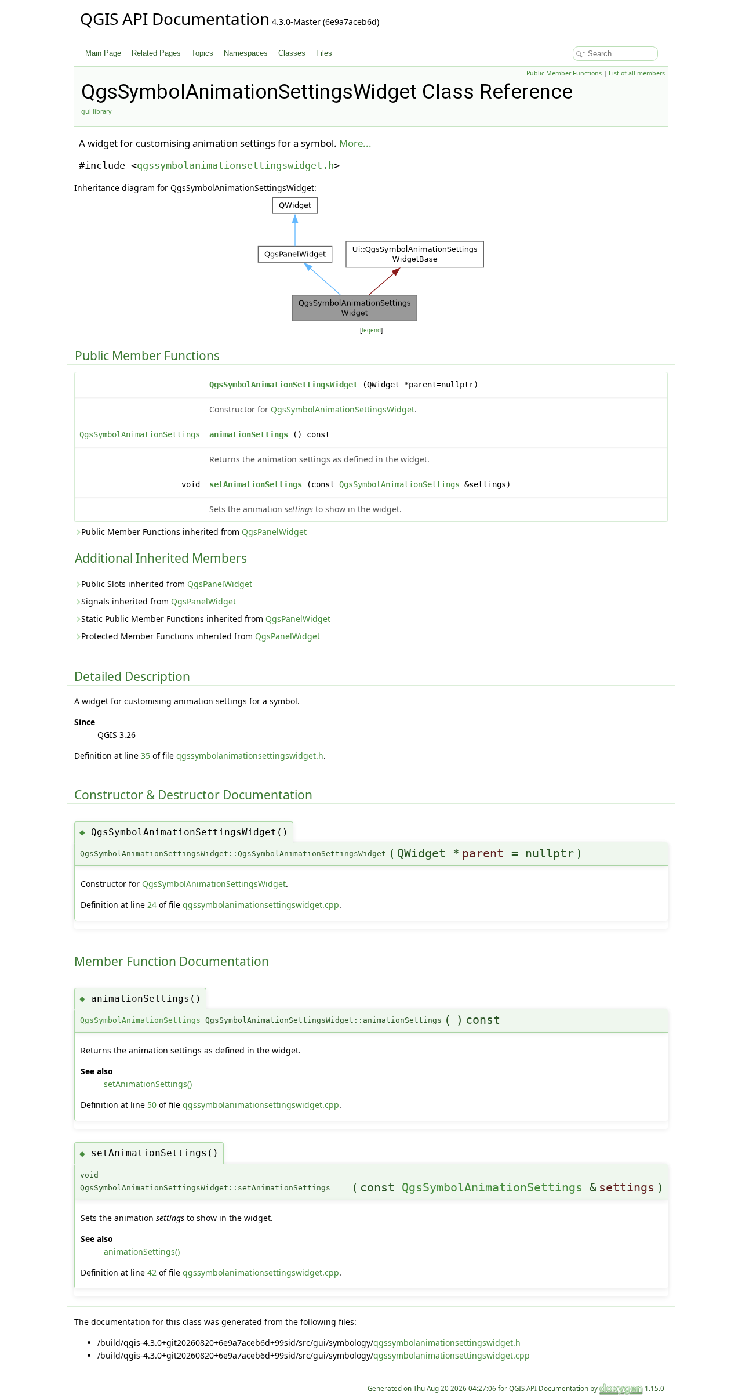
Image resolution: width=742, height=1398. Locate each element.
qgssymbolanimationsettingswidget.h (235, 165)
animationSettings (248, 434)
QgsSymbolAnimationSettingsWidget (283, 384)
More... (355, 143)
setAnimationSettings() (148, 1083)
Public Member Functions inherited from (194, 531)
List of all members (637, 73)
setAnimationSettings (255, 484)
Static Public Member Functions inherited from (205, 618)
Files (324, 53)
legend (371, 330)
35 (145, 755)
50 (152, 1104)
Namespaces (246, 53)
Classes (291, 53)
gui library (96, 111)
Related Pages (156, 53)
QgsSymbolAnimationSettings (139, 434)
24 (152, 904)
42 (152, 1272)
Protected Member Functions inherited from (200, 636)
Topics (202, 53)
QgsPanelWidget (274, 531)
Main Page (103, 53)
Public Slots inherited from (166, 583)
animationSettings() (142, 1251)
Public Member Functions (564, 73)
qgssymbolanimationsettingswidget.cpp (261, 904)
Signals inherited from (158, 601)
